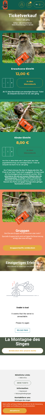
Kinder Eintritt (22, 137)
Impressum (23, 391)
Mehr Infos (23, 378)
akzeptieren (15, 410)
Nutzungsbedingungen (23, 393)
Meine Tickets (22, 383)
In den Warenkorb (30, 82)
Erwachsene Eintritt (22, 69)
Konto (30, 170)
